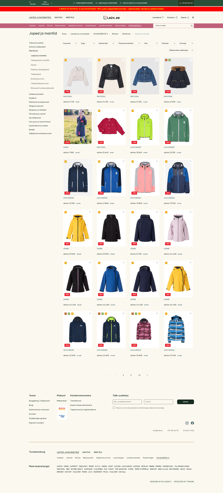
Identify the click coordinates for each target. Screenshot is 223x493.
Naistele (58, 17)
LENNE (66, 466)
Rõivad (49, 25)
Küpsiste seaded (36, 423)
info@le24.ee (158, 430)
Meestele (70, 17)
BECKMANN (174, 469)
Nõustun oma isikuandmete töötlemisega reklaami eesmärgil (140, 408)
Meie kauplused (45, 3)
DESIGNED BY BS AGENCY (161, 482)
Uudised (32, 25)
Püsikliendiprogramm (38, 418)
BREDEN (60, 472)
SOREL (131, 469)
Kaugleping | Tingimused (39, 401)
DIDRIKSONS (168, 466)
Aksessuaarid (60, 25)
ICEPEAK (136, 466)
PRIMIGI (158, 466)
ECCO (97, 466)
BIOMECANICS (77, 469)
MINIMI (151, 466)
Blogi (31, 405)
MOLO (105, 472)
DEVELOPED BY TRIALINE (184, 482)
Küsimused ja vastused (39, 410)
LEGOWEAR (127, 466)
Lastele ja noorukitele (40, 17)
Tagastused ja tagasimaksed (83, 410)
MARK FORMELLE (142, 469)
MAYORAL (61, 469)
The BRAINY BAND (181, 466)
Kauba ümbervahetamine (81, 405)
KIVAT (110, 466)
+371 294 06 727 (173, 430)
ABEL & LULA (163, 469)
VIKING (104, 466)
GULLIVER (77, 472)
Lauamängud (91, 25)
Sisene (185, 402)
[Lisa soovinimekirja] (90, 59)
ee (193, 17)
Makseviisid (61, 401)
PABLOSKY (83, 466)
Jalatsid (41, 25)
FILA (105, 469)
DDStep (122, 472)
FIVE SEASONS (121, 469)
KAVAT (111, 469)
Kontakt (32, 414)
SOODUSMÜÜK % (135, 25)
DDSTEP (68, 472)
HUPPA (59, 466)
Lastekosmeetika (105, 25)
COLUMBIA (98, 469)
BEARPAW (98, 472)
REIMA (91, 466)
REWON (144, 466)
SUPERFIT (74, 466)
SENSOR (153, 469)
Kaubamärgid (120, 25)
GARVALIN (88, 469)
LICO (90, 472)
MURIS (84, 472)
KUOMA (117, 466)
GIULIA (189, 469)
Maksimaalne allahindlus (179, 50)
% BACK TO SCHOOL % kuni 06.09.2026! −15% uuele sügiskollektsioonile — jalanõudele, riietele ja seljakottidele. (111, 9)
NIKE (68, 469)
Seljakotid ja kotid (75, 25)
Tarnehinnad (75, 401)
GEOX (182, 469)
